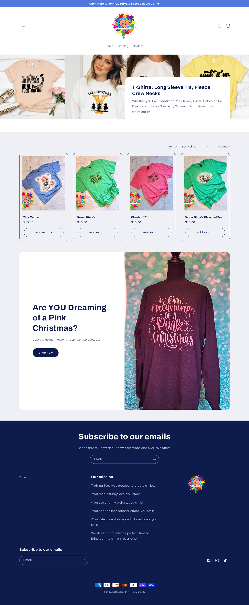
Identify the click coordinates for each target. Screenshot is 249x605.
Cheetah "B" (139, 217)
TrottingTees (118, 592)
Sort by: (173, 146)
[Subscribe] (154, 459)
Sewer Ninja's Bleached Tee (203, 217)
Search (24, 477)
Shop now (45, 352)
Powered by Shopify (135, 592)
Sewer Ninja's (86, 217)
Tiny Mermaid (32, 217)
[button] (23, 25)
